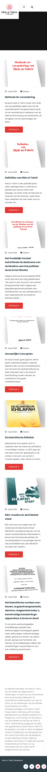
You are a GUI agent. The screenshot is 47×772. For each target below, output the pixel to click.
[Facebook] (31, 766)
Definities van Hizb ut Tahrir (21, 177)
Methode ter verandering (20, 97)
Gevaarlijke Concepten (19, 353)
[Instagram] (43, 766)
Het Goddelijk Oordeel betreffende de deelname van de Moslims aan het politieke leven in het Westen (22, 264)
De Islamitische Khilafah (19, 437)
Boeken (26, 92)
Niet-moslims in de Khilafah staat (21, 517)
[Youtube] (37, 766)
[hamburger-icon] (24, 7)
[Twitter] (25, 766)
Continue (13, 129)
